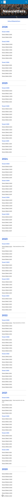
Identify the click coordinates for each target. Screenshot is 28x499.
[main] (14, 11)
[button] (1, 2)
